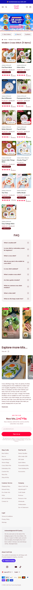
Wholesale (21, 501)
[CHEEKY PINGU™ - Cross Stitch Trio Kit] (24, 148)
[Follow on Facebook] (3, 567)
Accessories (21, 471)
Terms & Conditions (7, 516)
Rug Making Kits (6, 459)
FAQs (3, 495)
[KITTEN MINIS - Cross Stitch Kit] (24, 55)
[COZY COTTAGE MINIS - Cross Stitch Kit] (9, 212)
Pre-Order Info (6, 492)
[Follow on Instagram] (7, 567)
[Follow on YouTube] (16, 567)
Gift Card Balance (7, 498)
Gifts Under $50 (22, 456)
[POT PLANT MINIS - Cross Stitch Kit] (9, 55)
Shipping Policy (6, 486)
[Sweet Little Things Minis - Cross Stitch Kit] (9, 148)
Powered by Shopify (16, 585)
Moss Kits (4, 474)
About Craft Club (23, 486)
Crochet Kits (5, 471)
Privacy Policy (21, 439)
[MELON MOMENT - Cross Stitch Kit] (9, 117)
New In (4, 456)
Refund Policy (6, 489)
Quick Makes (22, 462)
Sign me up (16, 434)
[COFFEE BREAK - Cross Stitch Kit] (24, 181)
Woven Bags (5, 462)
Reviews (20, 495)
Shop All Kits (5, 477)
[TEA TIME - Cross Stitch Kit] (9, 181)
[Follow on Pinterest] (11, 567)
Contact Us (5, 501)
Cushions (27, 34)
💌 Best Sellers (6, 34)
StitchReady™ (22, 489)
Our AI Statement (23, 507)
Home (5, 39)
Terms (14, 439)
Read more (5, 407)
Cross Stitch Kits (6, 465)
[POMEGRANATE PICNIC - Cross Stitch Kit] (24, 86)
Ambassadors (22, 504)
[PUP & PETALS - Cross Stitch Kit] (24, 117)
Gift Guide (21, 459)
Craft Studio (21, 492)
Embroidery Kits (6, 468)
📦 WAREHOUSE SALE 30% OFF (16, 2)
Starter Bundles (22, 453)
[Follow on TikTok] (20, 567)
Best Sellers (5, 453)
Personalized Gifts (23, 465)
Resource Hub (22, 498)
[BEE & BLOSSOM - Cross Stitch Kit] (9, 86)
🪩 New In (18, 34)
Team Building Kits (23, 468)
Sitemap (4, 522)
